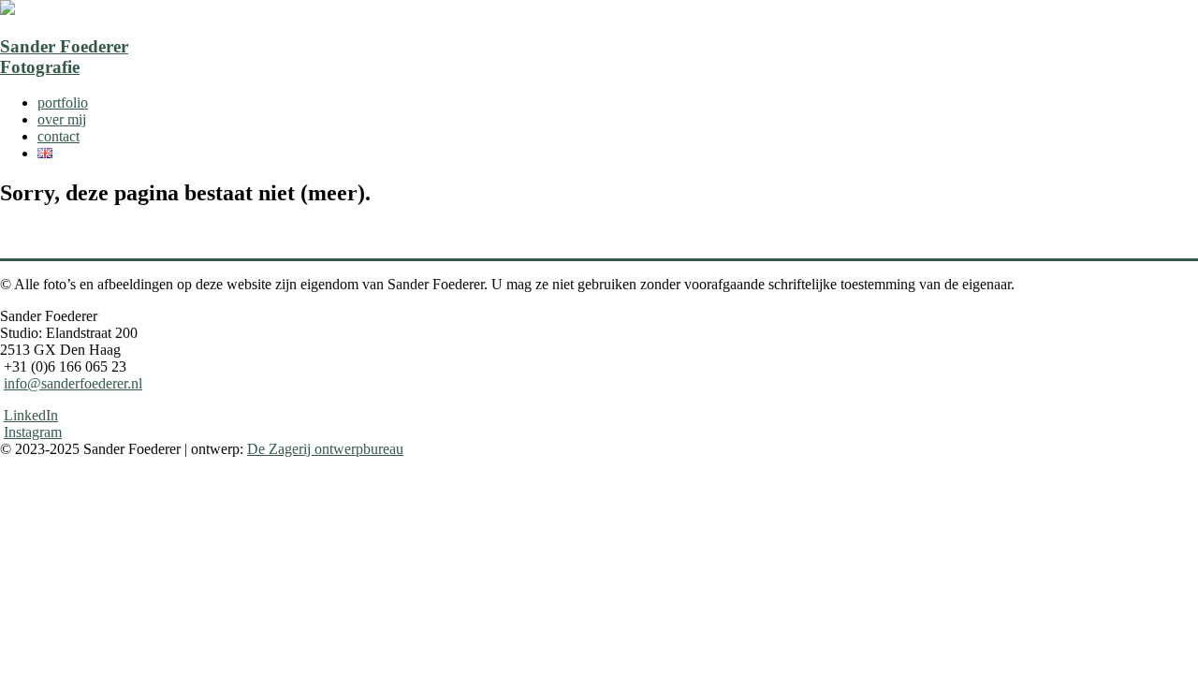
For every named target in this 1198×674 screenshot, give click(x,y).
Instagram (33, 432)
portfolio (62, 102)
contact (58, 136)
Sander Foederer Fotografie (64, 57)
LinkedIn (31, 415)
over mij (61, 119)
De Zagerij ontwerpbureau (325, 449)
